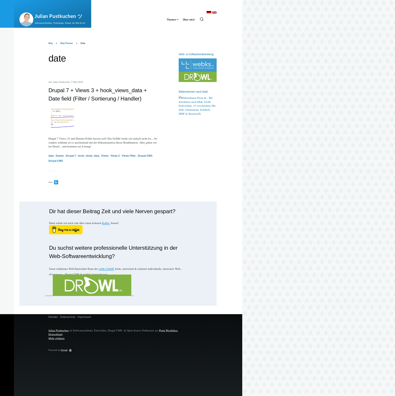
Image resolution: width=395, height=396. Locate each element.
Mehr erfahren (56, 338)
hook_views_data (88, 155)
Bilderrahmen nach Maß (193, 91)
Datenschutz (67, 316)
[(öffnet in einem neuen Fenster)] (118, 229)
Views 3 (115, 155)
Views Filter (129, 155)
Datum (60, 155)
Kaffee (106, 223)
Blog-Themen (66, 43)
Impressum (84, 316)
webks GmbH (106, 269)
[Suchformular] (202, 19)
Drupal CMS (145, 155)
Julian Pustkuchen (58, 330)
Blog (50, 43)
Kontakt (53, 316)
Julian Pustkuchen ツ (59, 16)
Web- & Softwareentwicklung (196, 54)
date (51, 155)
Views (104, 155)
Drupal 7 (71, 155)
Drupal (64, 350)
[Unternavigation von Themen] (179, 19)
